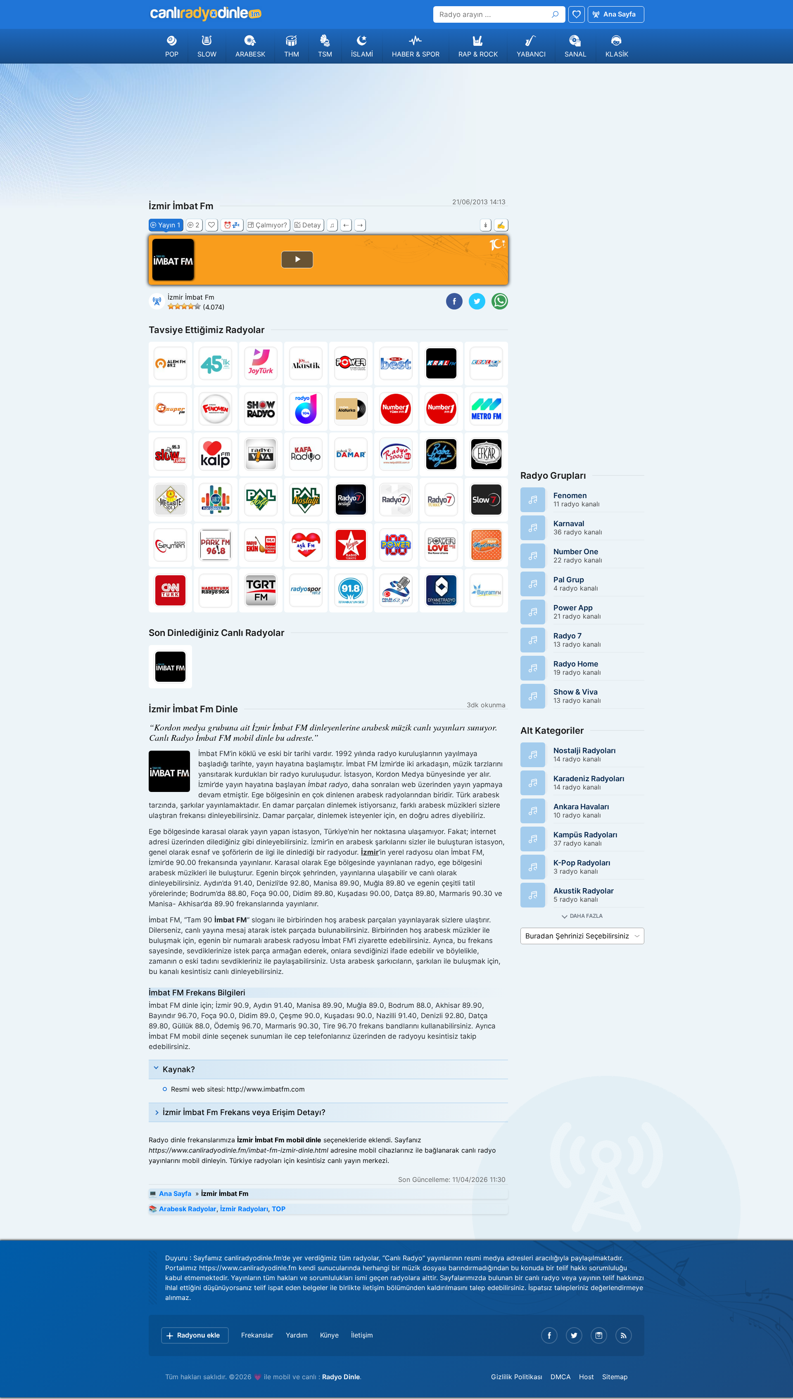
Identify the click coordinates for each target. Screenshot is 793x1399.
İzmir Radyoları (244, 1209)
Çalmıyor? (271, 225)
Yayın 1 (169, 225)
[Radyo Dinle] (205, 14)
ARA (555, 14)
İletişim (362, 1335)
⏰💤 (231, 225)
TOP (278, 1209)
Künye (329, 1335)
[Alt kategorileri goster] (582, 916)
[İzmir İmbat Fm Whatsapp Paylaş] (499, 301)
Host (586, 1377)
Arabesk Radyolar (187, 1209)
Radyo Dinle (341, 1377)
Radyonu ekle (198, 1335)
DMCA (561, 1377)
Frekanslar (257, 1335)
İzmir (370, 852)
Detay (311, 225)
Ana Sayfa (619, 14)
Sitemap (615, 1377)
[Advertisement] (396, 129)
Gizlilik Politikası (516, 1377)
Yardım (297, 1335)
